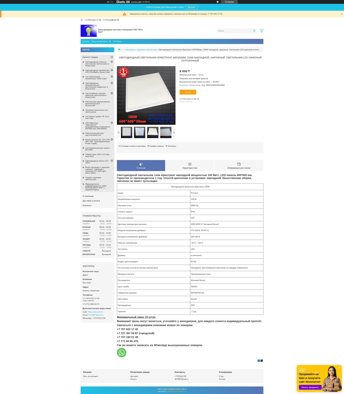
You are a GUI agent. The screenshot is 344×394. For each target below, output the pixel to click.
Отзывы (222, 379)
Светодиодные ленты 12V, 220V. (97, 162)
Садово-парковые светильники (93, 178)
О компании (88, 196)
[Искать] (254, 30)
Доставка (134, 376)
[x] (262, 361)
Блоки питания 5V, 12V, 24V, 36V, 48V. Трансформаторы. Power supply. (97, 141)
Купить (188, 92)
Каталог (192, 7)
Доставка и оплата (91, 201)
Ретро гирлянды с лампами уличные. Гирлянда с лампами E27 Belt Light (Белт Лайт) (97, 170)
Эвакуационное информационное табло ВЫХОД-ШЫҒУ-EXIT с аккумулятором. (96, 187)
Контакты (117, 41)
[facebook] (259, 361)
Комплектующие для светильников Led (94, 134)
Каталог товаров (90, 57)
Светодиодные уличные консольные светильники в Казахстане (97, 64)
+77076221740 (180, 376)
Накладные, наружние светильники (141, 50)
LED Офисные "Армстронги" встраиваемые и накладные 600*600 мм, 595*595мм (97, 126)
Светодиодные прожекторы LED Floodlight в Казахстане (97, 71)
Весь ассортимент (100, 41)
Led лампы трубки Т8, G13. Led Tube (97, 117)
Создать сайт (136, 2)
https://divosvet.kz (95, 312)
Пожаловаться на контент (176, 391)
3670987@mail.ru (96, 315)
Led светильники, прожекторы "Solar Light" (96, 78)
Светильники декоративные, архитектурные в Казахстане (97, 104)
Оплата (133, 379)
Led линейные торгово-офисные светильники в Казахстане (95, 95)
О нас (221, 376)
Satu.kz (184, 389)
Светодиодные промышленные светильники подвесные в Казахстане (96, 86)
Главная (85, 41)
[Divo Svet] (89, 31)
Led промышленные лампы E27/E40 (97, 149)
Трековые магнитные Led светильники (96, 111)
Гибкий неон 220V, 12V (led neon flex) (97, 155)
